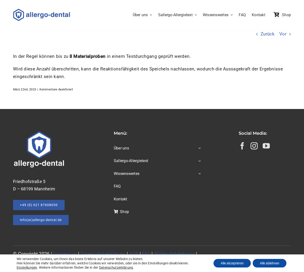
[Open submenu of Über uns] (198, 148)
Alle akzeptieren (232, 263)
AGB (133, 254)
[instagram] (254, 145)
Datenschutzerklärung (103, 254)
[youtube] (266, 145)
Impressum (65, 254)
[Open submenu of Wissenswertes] (198, 174)
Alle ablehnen (269, 263)
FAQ (146, 254)
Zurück (268, 34)
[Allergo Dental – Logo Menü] (43, 11)
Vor (282, 34)
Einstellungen (27, 267)
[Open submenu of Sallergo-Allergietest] (198, 161)
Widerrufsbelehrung (174, 254)
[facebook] (242, 145)
